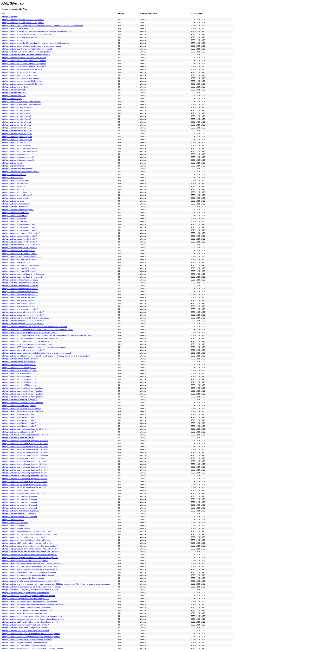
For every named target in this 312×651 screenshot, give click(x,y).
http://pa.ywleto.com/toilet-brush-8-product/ (19, 414)
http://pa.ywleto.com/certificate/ (14, 90)
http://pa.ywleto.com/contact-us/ (14, 93)
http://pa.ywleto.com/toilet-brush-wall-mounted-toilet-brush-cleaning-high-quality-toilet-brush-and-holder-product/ (46, 356)
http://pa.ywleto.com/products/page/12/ (17, 137)
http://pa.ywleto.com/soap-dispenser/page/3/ (19, 151)
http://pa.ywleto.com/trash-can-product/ (17, 28)
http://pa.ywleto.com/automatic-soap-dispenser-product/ (24, 487)
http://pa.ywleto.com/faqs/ (12, 99)
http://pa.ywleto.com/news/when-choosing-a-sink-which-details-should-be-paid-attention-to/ (37, 31)
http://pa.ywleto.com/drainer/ (13, 520)
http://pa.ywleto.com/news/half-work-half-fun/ (19, 37)
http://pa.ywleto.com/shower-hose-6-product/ (19, 505)
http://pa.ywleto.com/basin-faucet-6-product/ (19, 230)
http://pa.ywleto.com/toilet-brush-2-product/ (19, 432)
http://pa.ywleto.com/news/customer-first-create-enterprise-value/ (27, 34)
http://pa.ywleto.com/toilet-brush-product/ (18, 438)
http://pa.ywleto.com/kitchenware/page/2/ (18, 160)
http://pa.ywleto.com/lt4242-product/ (16, 262)
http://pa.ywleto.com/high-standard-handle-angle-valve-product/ (27, 639)
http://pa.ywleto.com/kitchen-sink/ (15, 207)
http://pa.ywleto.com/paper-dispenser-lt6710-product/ (23, 321)
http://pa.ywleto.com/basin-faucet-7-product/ (19, 227)
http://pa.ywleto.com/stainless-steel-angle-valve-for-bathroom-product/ (29, 601)
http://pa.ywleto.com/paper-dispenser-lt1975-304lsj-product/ (25, 341)
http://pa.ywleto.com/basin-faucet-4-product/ (19, 254)
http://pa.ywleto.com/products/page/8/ (16, 110)
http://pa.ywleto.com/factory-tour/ (15, 87)
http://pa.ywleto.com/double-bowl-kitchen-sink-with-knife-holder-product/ (30, 549)
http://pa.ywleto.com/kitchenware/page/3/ (18, 157)
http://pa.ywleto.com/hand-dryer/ (14, 192)
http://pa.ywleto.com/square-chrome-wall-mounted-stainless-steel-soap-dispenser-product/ (37, 330)
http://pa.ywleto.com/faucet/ (12, 178)
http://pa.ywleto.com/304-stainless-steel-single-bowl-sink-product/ (27, 543)
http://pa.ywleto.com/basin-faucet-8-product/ (19, 224)
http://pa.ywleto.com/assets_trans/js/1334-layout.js (22, 84)
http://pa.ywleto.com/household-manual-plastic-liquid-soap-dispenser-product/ (32, 338)
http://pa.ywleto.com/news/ (12, 40)
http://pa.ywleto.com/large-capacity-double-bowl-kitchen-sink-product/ (29, 569)
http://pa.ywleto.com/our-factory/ (14, 221)
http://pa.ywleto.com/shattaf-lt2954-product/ (19, 362)
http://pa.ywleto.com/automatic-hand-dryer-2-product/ (23, 274)
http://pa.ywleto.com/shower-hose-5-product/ (19, 508)
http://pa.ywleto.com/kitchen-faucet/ (16, 204)
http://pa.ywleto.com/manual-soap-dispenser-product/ (23, 493)
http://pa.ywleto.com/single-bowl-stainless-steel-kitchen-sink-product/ (29, 572)
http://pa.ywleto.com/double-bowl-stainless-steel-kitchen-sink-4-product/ (30, 566)
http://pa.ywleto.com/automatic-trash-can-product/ (21, 408)
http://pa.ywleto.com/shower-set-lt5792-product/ (20, 233)
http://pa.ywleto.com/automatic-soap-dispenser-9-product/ (24, 470)
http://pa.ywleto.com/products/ (14, 142)
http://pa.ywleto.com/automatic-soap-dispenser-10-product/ (25, 464)
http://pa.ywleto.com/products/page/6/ (16, 128)
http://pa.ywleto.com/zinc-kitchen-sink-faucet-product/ (23, 578)
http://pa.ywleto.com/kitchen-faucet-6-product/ (20, 286)
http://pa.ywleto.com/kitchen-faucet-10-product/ (20, 303)
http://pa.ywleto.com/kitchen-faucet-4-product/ (20, 283)
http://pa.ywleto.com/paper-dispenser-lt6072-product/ (23, 312)
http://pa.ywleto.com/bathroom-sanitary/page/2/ (20, 172)
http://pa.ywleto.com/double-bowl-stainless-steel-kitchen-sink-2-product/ (30, 534)
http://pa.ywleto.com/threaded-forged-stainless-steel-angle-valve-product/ (31, 637)
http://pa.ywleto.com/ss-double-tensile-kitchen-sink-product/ (25, 318)
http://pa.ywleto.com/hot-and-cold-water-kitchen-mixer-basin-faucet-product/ (32, 616)
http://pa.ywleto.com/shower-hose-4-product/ (19, 502)
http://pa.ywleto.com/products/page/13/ (17, 139)
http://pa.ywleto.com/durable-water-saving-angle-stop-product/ (26, 645)
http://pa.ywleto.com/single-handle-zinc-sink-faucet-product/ (25, 599)
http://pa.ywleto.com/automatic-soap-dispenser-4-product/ (24, 484)
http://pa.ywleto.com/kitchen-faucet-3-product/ (20, 294)
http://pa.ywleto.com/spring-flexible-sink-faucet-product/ (24, 537)
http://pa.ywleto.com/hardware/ (14, 175)
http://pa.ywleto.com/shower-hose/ (15, 213)
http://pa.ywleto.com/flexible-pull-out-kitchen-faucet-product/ (25, 593)
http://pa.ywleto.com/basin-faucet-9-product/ (19, 236)
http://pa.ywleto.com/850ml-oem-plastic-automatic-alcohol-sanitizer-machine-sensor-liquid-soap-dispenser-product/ (47, 335)
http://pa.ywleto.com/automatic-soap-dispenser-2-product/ (24, 482)
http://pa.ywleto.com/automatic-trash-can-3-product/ (22, 403)
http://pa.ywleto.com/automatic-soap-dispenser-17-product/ (25, 435)
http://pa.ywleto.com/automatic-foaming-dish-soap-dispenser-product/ (29, 332)
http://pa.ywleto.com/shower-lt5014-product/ (19, 268)
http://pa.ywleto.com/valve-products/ (16, 528)
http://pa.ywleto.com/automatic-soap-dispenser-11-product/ (25, 455)
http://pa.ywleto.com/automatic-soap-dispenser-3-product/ (24, 479)
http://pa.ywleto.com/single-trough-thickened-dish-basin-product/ (27, 531)
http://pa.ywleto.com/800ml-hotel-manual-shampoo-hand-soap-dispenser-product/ (34, 347)
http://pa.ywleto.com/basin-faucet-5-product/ (19, 242)
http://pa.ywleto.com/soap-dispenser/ (16, 145)
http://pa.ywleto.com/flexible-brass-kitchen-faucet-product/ (25, 561)
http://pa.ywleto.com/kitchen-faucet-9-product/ (20, 306)
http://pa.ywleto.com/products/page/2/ (16, 107)
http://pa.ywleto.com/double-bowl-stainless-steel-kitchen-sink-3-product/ (30, 552)
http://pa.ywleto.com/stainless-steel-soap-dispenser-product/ (26, 55)
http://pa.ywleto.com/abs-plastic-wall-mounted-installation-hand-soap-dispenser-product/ (36, 353)
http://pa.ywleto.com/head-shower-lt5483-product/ (21, 256)
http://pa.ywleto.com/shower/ (13, 166)
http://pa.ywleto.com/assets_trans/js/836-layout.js (21, 81)
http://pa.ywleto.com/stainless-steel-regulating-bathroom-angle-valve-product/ (32, 604)
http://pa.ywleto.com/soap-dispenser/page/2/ (19, 148)
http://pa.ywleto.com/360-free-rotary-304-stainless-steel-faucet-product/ (30, 590)
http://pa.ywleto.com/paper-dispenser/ (17, 195)
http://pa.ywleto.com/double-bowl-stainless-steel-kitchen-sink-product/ (29, 555)
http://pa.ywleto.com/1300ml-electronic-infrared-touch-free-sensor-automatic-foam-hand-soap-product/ (42, 25)
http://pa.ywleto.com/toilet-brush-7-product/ (19, 417)
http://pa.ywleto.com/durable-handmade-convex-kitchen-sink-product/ (29, 546)
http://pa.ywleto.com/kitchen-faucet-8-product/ (20, 280)
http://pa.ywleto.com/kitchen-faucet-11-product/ (20, 511)
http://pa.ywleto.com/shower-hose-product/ (19, 514)
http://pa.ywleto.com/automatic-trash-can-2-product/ (22, 411)
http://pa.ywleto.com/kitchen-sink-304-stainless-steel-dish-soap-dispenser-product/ (34, 327)
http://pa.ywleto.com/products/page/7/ (16, 119)
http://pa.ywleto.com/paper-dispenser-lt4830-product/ (23, 324)
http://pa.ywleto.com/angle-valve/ (15, 522)
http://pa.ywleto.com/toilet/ (12, 163)
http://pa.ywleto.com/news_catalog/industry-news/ (21, 101)
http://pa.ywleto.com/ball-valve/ (14, 525)
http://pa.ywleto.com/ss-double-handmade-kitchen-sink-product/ (27, 49)
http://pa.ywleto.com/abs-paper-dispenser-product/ (22, 69)
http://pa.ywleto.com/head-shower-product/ (19, 490)
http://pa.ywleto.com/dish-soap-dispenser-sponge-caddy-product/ (27, 344)
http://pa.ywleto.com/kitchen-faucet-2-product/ (20, 300)
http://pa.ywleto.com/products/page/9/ (16, 122)
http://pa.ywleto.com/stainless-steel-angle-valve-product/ (24, 58)
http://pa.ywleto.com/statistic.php (14, 183)
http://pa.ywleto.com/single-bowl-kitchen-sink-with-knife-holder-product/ (30, 558)
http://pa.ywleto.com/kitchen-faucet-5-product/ (20, 289)
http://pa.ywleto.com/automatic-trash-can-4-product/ (22, 394)
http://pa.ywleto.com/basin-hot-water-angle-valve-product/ (24, 642)
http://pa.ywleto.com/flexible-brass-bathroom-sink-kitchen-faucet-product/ (31, 634)
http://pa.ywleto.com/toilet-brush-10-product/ (19, 400)
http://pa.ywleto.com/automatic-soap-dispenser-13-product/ (25, 449)
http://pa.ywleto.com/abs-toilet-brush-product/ (20, 72)
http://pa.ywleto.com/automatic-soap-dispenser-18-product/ (25, 429)
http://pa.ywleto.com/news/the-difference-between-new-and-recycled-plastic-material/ (35, 43)
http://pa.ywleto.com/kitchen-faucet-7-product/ (20, 292)
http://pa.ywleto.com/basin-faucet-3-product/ (19, 248)
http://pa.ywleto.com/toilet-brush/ (14, 216)
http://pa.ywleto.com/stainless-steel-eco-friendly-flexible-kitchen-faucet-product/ (33, 619)
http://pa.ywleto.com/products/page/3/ (16, 113)
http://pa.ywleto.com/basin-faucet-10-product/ (20, 309)
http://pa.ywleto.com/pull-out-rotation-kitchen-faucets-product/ (26, 607)
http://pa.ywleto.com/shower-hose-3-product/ (19, 499)
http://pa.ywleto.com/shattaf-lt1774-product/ (19, 368)
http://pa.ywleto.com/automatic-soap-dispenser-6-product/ (24, 461)
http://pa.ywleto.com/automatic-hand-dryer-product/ (22, 277)
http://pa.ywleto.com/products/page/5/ (16, 125)
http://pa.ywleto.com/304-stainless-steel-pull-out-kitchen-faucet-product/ (30, 622)
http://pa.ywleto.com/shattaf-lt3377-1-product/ (20, 359)
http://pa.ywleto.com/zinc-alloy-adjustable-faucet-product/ (24, 613)
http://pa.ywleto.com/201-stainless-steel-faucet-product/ (24, 66)
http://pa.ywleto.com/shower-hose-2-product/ (19, 517)
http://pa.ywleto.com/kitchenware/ (15, 154)
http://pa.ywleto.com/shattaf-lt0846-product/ (19, 379)
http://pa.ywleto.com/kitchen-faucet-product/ (19, 297)
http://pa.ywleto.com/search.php (14, 189)
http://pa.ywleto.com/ (10, 17)
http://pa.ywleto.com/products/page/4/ (16, 116)
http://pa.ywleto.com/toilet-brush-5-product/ (19, 420)
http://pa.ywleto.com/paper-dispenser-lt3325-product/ (23, 20)
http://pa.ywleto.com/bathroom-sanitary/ (17, 169)
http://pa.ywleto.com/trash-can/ (14, 218)
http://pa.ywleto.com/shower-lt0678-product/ (19, 271)
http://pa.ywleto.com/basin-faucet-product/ (18, 251)
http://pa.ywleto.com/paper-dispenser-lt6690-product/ (23, 315)
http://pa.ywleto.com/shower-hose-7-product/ (19, 496)
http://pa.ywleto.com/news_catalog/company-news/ (22, 104)
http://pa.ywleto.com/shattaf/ (13, 201)
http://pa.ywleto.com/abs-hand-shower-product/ (20, 78)
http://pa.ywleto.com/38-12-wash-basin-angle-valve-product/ (25, 631)
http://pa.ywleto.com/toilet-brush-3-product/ (19, 426)
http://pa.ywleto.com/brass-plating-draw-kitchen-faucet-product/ (27, 610)
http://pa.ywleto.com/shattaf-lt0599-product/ (19, 385)
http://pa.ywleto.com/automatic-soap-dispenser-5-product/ (24, 473)
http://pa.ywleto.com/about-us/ (14, 96)
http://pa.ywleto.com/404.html (13, 186)
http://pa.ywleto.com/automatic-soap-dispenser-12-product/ (25, 452)
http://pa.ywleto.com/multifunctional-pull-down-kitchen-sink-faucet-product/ (31, 587)
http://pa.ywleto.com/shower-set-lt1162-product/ (20, 265)
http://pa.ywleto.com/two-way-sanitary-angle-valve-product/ (25, 625)
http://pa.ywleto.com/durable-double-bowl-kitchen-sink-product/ (26, 540)
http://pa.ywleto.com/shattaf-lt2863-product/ (19, 373)
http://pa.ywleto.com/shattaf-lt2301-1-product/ (20, 370)
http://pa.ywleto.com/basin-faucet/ (15, 198)
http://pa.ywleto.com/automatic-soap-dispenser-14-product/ (25, 446)
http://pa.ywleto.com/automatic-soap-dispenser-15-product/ (25, 444)
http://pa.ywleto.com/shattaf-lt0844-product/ (19, 376)
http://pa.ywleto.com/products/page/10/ (17, 131)
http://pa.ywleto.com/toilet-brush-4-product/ (19, 423)
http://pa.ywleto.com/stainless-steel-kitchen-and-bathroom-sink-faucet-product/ (33, 563)
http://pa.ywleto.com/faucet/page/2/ (15, 180)
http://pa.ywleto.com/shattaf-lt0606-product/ (19, 382)
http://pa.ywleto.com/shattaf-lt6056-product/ (19, 365)
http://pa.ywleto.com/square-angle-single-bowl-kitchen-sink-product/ (28, 596)
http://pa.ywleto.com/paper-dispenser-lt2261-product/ (23, 350)
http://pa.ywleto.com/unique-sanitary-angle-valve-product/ (24, 628)
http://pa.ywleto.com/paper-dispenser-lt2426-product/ (23, 23)
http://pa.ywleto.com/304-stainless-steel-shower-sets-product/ (26, 52)
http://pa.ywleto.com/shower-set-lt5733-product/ (20, 245)
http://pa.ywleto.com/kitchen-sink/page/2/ (18, 210)
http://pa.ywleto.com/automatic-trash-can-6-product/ (22, 397)
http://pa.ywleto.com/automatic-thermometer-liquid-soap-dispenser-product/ (31, 46)
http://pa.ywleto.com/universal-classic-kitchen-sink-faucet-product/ (28, 575)
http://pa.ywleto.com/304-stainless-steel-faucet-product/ (24, 63)
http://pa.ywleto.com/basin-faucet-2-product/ (19, 239)
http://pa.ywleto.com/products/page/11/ (17, 134)
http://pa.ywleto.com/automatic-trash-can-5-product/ (22, 388)
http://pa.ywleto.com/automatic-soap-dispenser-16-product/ (25, 441)
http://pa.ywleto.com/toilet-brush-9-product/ (19, 406)
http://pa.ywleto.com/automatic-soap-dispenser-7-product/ (24, 476)
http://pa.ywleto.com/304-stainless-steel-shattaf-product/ (24, 61)
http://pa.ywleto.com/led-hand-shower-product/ (20, 75)
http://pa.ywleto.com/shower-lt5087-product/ (19, 259)
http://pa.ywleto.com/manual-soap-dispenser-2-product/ (24, 458)
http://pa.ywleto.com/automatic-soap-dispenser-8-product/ (24, 467)
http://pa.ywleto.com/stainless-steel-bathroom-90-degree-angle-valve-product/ (32, 648)
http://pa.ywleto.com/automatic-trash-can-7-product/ (22, 391)
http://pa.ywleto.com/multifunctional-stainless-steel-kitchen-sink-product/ (30, 581)
